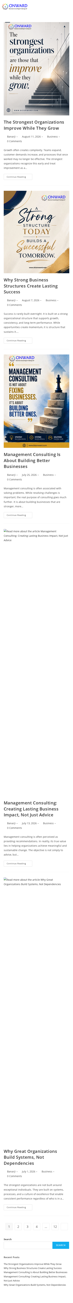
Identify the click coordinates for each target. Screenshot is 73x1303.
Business (52, 136)
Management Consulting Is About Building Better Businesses (32, 460)
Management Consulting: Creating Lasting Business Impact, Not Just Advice (31, 809)
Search (8, 1239)
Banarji (11, 136)
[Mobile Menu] (70, 6)
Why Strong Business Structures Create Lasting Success (31, 286)
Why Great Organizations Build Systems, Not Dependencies (30, 1157)
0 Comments (14, 141)
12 (55, 1226)
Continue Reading (19, 177)
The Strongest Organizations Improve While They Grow (34, 125)
